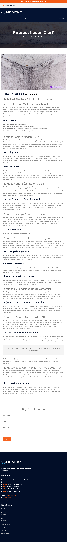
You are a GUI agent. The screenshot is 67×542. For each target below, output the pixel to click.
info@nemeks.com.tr (10, 500)
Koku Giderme (5, 524)
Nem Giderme (5, 509)
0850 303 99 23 (11, 495)
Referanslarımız (10, 5)
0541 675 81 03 (41, 1)
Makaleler (34, 19)
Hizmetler (20, 19)
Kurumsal (12, 19)
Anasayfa (4, 19)
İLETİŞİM (59, 19)
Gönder (6, 439)
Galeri (41, 19)
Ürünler (27, 19)
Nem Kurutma (5, 534)
